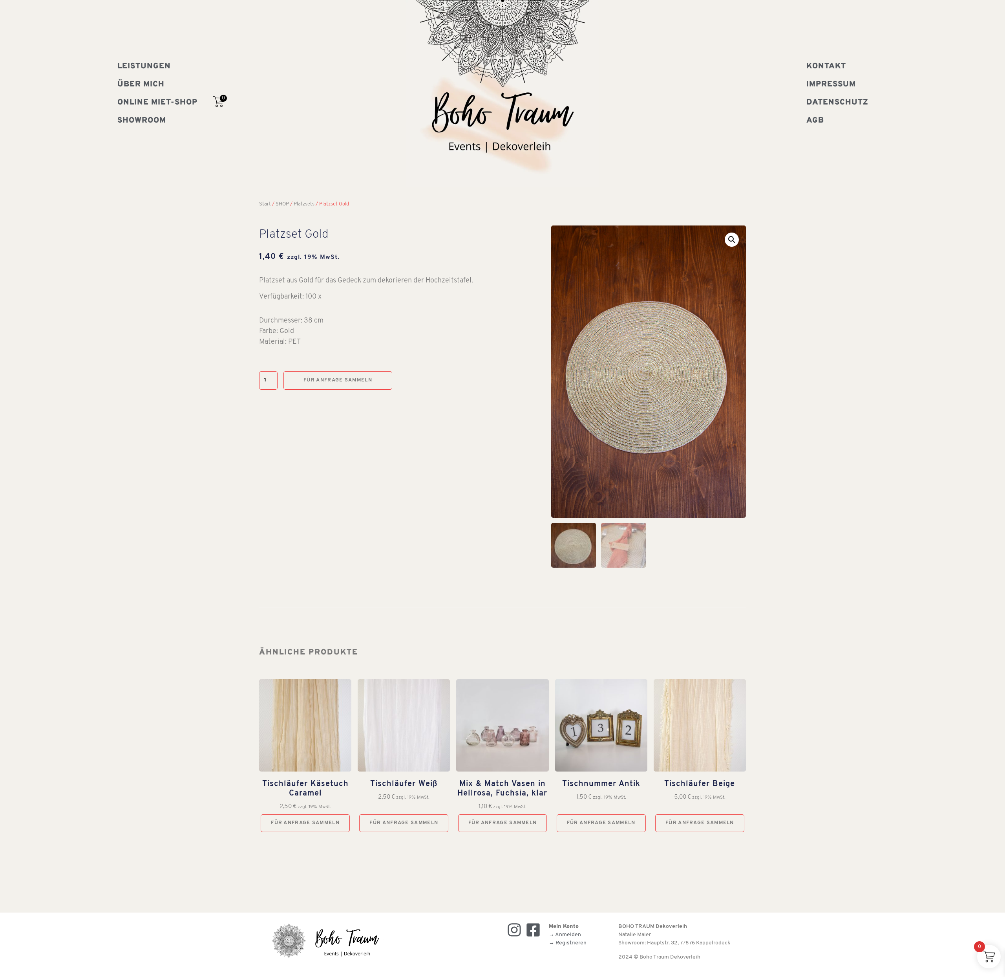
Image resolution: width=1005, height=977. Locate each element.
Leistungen (144, 66)
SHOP (282, 204)
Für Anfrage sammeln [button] (305, 822)
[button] (732, 240)
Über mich (140, 84)
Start (265, 204)
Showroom (141, 120)
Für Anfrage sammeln (337, 380)
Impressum (831, 84)
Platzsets (304, 204)
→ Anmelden (565, 935)
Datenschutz (837, 102)
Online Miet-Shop (157, 102)
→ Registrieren (568, 943)
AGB (815, 120)
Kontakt (826, 66)
